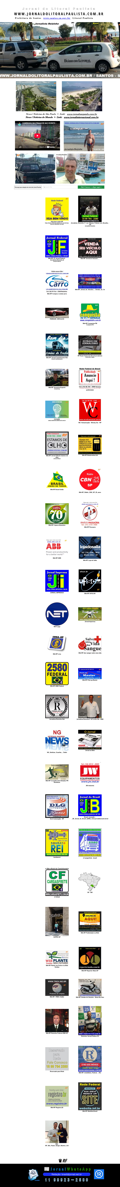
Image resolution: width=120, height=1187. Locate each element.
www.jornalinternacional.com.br (81, 117)
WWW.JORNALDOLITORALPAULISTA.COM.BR (59, 13)
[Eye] (34, 1175)
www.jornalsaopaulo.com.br (82, 114)
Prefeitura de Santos (29, 18)
